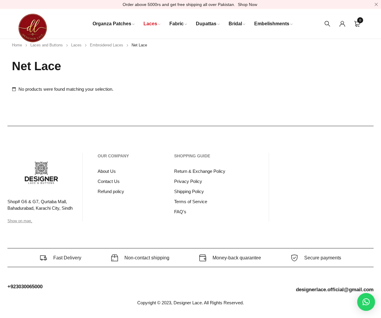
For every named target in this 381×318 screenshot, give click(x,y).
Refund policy (111, 191)
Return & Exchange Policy (199, 171)
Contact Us (109, 181)
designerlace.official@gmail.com (335, 289)
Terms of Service (190, 201)
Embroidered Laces (106, 45)
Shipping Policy (189, 191)
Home (17, 45)
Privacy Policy (188, 181)
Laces (76, 45)
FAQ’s (180, 211)
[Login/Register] (342, 24)
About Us (107, 171)
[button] (366, 302)
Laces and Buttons (46, 45)
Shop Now (247, 4)
